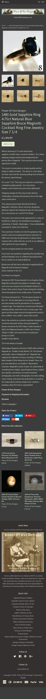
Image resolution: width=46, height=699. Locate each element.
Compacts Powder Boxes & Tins (23, 604)
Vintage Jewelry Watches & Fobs (23, 645)
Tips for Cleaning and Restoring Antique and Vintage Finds (23, 530)
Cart (42, 2)
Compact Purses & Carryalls (23, 607)
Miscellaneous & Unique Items (23, 616)
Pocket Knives (23, 634)
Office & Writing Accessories (23, 622)
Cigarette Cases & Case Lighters (23, 601)
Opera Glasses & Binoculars (23, 628)
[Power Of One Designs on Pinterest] (25, 657)
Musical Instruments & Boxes (23, 619)
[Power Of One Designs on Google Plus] (30, 657)
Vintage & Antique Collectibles (23, 642)
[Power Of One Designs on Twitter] (15, 657)
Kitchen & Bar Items (23, 610)
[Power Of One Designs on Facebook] (20, 657)
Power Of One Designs (25, 675)
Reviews (5, 399)
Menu (6, 2)
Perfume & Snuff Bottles (23, 631)
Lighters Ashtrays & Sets (23, 613)
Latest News (23, 525)
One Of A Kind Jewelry (23, 625)
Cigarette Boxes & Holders (23, 598)
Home (3, 25)
